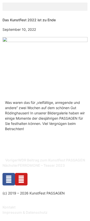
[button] (45, 7)
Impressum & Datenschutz (25, 212)
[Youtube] (21, 179)
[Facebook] (8, 179)
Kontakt (9, 207)
